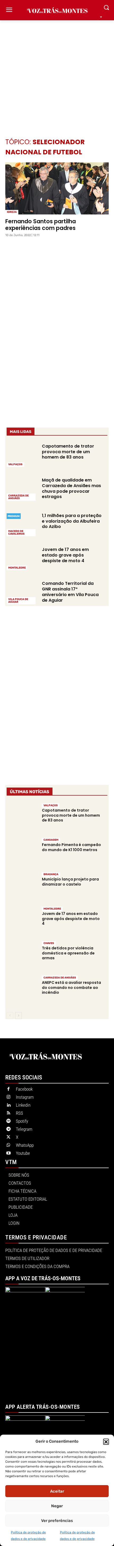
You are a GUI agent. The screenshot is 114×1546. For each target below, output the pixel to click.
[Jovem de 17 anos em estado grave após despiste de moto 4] (22, 558)
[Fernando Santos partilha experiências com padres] (57, 188)
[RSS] (8, 1113)
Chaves (48, 943)
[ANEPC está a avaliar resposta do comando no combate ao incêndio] (22, 990)
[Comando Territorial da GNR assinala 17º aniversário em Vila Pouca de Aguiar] (22, 592)
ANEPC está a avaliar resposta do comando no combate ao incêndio (71, 987)
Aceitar (57, 1491)
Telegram (24, 1129)
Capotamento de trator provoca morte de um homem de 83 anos (68, 451)
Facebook (24, 1089)
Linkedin (23, 1105)
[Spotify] (8, 1121)
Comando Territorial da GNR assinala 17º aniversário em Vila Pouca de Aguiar (70, 591)
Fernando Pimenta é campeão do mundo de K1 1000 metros (71, 847)
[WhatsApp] (8, 1145)
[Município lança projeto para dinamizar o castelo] (22, 886)
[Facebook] (8, 1089)
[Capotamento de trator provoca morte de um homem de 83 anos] (22, 455)
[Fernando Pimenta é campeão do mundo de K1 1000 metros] (22, 852)
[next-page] (18, 1015)
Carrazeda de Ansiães (18, 497)
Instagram (25, 1097)
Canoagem (50, 840)
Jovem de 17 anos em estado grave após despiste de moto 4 (65, 555)
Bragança (50, 874)
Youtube (23, 1153)
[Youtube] (8, 1153)
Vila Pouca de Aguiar (18, 601)
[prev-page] (10, 1015)
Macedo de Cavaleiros (16, 532)
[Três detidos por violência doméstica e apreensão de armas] (22, 955)
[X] (8, 1137)
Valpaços (15, 464)
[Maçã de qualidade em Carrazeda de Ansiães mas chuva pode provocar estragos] (22, 488)
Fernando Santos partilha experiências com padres (40, 224)
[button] (106, 1441)
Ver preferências (57, 1520)
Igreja (12, 212)
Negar (57, 1506)
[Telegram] (8, 1129)
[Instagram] (8, 1097)
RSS (19, 1113)
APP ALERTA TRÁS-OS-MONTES (42, 1407)
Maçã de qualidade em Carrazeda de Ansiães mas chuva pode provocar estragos (71, 488)
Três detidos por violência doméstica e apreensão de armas (68, 952)
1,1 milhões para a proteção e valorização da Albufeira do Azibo (72, 521)
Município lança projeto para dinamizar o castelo (70, 881)
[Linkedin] (8, 1105)
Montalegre (17, 567)
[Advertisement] (57, 71)
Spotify (22, 1121)
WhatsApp (25, 1145)
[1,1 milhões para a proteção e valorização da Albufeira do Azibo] (22, 524)
